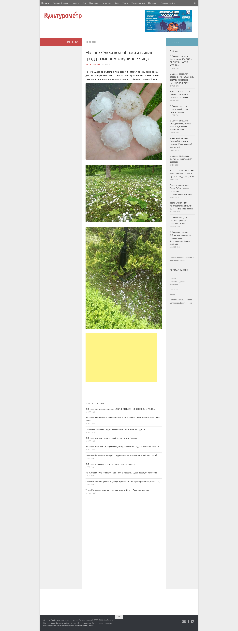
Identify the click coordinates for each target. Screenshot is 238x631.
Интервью (106, 3)
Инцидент (152, 3)
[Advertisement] (121, 357)
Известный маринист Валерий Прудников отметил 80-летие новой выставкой (121, 455)
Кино (117, 3)
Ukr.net (173, 257)
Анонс (76, 3)
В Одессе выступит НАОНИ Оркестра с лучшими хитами (179, 220)
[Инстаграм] (76, 42)
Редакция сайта (168, 3)
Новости (45, 3)
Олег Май (96, 64)
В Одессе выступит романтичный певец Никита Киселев (111, 438)
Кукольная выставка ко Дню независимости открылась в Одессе (115, 429)
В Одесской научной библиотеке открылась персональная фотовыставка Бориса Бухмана (180, 238)
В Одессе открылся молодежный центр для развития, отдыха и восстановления (122, 447)
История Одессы (60, 3)
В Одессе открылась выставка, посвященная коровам (110, 464)
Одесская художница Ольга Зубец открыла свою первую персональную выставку (123, 481)
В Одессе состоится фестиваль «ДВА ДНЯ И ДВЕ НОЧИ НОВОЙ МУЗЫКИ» (120, 409)
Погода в (177, 281)
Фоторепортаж (138, 3)
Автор (89, 64)
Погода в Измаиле (177, 300)
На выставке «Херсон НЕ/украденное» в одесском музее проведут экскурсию (121, 473)
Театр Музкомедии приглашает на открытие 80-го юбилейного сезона (117, 490)
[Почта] (68, 42)
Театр (125, 3)
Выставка (93, 3)
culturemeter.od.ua (85, 626)
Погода (173, 278)
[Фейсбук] (72, 42)
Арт (84, 3)
